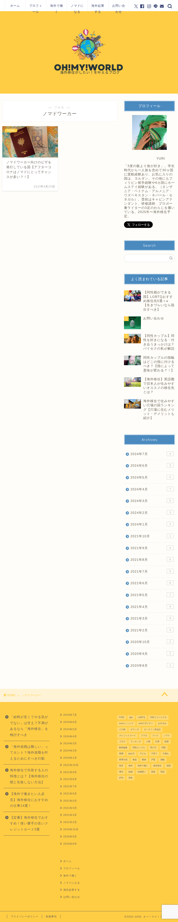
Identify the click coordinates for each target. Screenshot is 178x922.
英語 (162, 772)
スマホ (144, 735)
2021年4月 (150, 607)
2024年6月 (150, 465)
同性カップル (139, 747)
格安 (121, 766)
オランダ (134, 729)
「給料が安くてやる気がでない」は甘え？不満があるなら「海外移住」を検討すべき (29, 726)
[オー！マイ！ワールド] (89, 92)
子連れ (165, 753)
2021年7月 (150, 571)
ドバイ (155, 735)
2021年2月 (150, 630)
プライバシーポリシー (24, 916)
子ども (143, 753)
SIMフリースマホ (158, 717)
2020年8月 (150, 665)
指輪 (162, 759)
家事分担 (123, 759)
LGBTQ (141, 717)
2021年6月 (150, 583)
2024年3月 (150, 501)
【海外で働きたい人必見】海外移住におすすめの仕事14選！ (29, 799)
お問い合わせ (118, 7)
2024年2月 (150, 513)
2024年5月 (150, 477)
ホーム (15, 5)
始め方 (131, 753)
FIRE (121, 717)
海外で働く (56, 7)
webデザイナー (146, 723)
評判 (121, 778)
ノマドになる (77, 7)
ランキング (135, 741)
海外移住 (157, 766)
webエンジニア (126, 723)
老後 (153, 772)
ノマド (167, 735)
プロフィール (35, 7)
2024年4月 (150, 489)
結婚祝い (142, 772)
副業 (167, 741)
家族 (135, 759)
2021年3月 (150, 618)
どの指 (122, 729)
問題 (164, 747)
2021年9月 (150, 548)
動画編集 (123, 747)
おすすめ (162, 723)
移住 (121, 772)
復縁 (144, 759)
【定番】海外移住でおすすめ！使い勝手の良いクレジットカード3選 (29, 823)
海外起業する (97, 7)
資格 (130, 778)
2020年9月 (150, 654)
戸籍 (153, 759)
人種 (148, 741)
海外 (130, 766)
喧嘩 (121, 753)
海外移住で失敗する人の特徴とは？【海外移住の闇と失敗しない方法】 (29, 776)
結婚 (130, 772)
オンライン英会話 (152, 729)
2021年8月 (150, 559)
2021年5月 (150, 595)
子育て (154, 753)
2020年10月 (150, 642)
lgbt (131, 717)
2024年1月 (150, 524)
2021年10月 (150, 536)
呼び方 (153, 747)
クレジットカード (127, 735)
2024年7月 (150, 454)
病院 (169, 766)
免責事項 (51, 916)
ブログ (122, 741)
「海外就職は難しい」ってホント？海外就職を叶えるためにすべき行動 (29, 752)
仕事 (157, 741)
